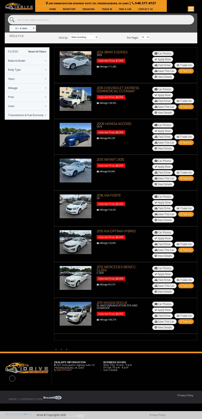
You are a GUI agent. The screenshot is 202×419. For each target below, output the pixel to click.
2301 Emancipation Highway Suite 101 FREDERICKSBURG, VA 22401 (74, 366)
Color (11, 106)
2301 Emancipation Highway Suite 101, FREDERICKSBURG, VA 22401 (88, 3)
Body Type (14, 69)
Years (11, 79)
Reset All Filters (37, 51)
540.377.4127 (145, 3)
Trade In (107, 9)
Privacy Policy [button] (185, 395)
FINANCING (89, 9)
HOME (52, 9)
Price (11, 97)
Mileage (13, 88)
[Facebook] (12, 378)
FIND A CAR (125, 9)
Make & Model (16, 60)
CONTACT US (145, 9)
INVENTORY (69, 9)
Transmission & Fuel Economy (26, 115)
